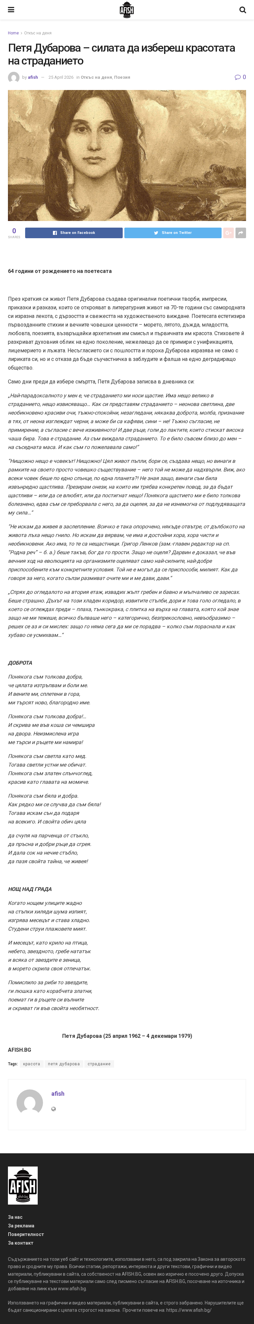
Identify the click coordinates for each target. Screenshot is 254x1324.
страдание (99, 1064)
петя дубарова (64, 1064)
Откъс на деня (38, 33)
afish (33, 77)
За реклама (21, 1225)
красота (31, 1064)
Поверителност (26, 1234)
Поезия (122, 77)
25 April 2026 (61, 77)
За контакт (20, 1243)
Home (13, 33)
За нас (15, 1217)
